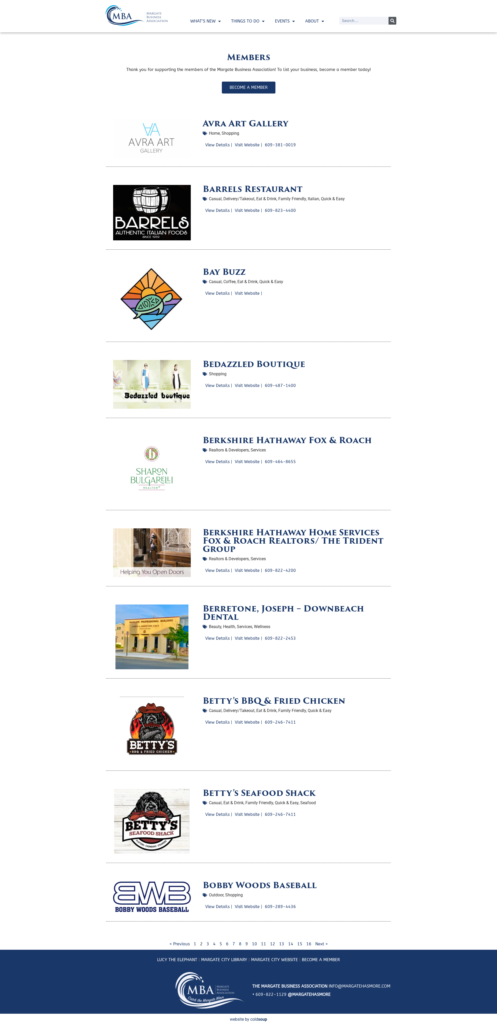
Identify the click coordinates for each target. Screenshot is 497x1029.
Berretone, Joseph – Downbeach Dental (283, 612)
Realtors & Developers (229, 450)
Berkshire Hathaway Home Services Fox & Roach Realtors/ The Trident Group (293, 541)
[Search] (392, 21)
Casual (215, 198)
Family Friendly (292, 198)
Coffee (229, 281)
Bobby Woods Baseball (260, 885)
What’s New (203, 21)
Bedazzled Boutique (254, 364)
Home (214, 133)
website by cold (248, 1019)
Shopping (230, 133)
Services (258, 450)
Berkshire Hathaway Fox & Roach (287, 440)
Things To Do (245, 21)
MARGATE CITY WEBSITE (274, 959)
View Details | (218, 144)
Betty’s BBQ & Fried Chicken (274, 700)
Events (282, 21)
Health (229, 626)
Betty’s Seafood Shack (259, 793)
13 (281, 943)
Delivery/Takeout (238, 198)
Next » (321, 943)
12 (272, 943)
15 (299, 943)
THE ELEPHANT (182, 959)
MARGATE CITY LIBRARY (224, 959)
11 (263, 943)
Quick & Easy (333, 198)
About (312, 21)
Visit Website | (248, 144)
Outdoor (216, 895)
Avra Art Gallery (245, 123)
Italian (313, 198)
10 (254, 943)
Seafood (308, 802)
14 (290, 943)
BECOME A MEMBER (321, 959)
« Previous (180, 943)
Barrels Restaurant (253, 189)
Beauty (215, 626)
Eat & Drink (266, 198)
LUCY (162, 959)
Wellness (262, 626)
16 (308, 943)
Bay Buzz (224, 271)
